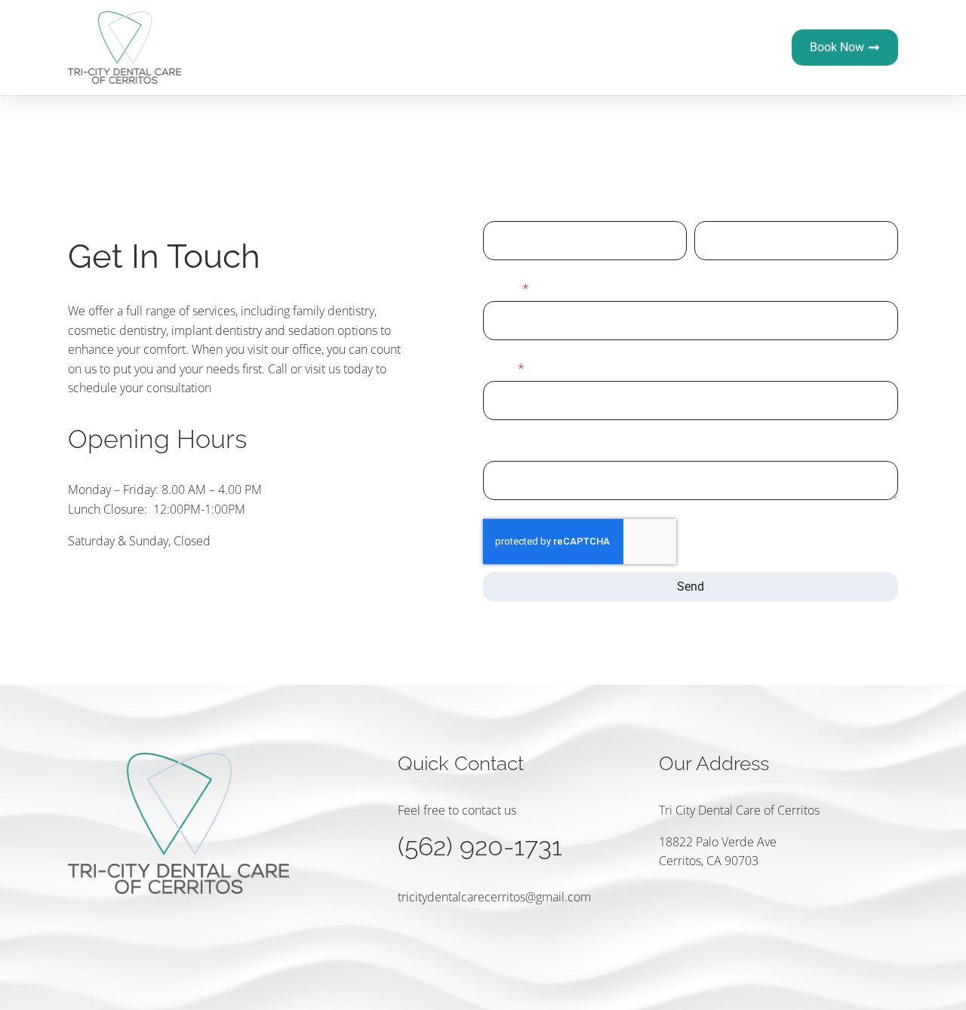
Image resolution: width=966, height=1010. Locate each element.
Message (506, 448)
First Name (512, 208)
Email (499, 368)
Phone (501, 288)
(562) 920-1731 (480, 846)
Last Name (722, 208)
